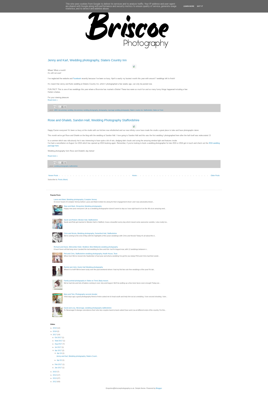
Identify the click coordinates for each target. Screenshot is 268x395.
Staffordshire (148, 110)
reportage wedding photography (118, 110)
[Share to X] (59, 106)
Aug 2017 (59, 344)
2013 (55, 378)
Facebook (77, 78)
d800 (56, 110)
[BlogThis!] (57, 106)
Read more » (53, 100)
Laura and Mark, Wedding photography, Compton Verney (75, 199)
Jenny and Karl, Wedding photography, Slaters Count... (77, 356)
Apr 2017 (58, 350)
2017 (55, 335)
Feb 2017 (58, 364)
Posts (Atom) (63, 180)
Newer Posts (53, 176)
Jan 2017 (58, 368)
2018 (55, 331)
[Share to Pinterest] (65, 106)
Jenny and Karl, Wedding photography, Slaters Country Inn (87, 60)
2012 (55, 382)
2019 (55, 328)
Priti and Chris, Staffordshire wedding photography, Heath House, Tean (90, 254)
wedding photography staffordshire (66, 166)
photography (103, 110)
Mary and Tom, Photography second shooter (80, 294)
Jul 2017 (58, 347)
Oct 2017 (58, 337)
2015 (55, 372)
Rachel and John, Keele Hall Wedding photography (83, 267)
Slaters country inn (136, 110)
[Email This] (54, 106)
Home (134, 176)
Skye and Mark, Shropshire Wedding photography (83, 206)
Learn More (188, 6)
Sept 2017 (59, 341)
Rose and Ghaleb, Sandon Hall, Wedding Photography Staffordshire (93, 120)
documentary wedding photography (86, 110)
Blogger (159, 388)
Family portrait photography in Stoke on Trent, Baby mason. (86, 281)
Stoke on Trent (158, 110)
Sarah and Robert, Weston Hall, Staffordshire (81, 220)
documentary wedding (65, 110)
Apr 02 (59, 360)
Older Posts (215, 176)
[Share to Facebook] (62, 106)
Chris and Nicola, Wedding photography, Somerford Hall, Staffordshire (90, 233)
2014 (55, 375)
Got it (200, 6)
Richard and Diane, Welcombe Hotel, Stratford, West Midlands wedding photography (86, 247)
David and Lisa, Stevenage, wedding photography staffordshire (88, 308)
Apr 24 (59, 353)
